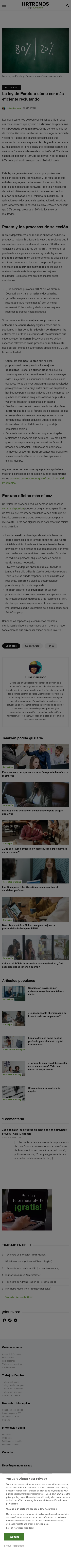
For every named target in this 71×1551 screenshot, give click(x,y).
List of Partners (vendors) (20, 1528)
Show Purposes (14, 1545)
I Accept (14, 1536)
